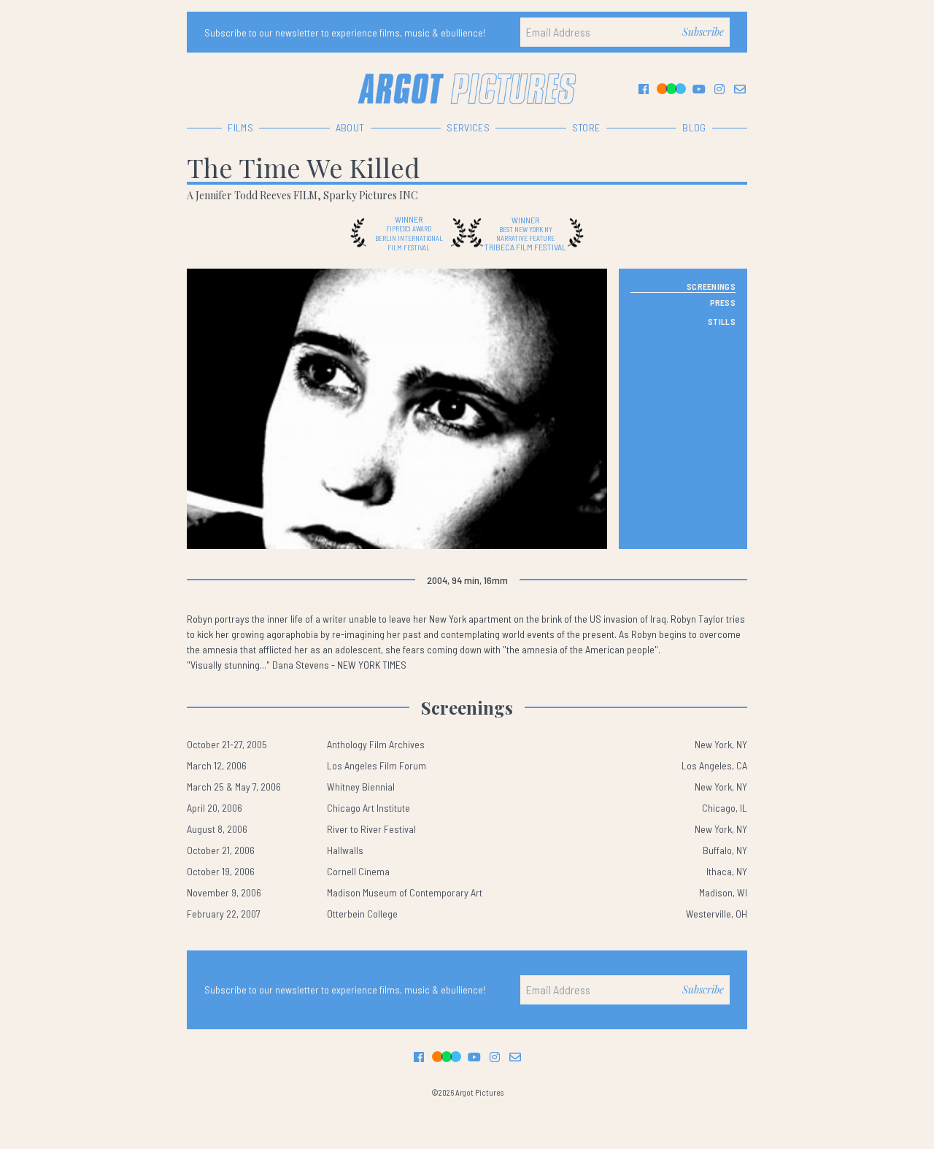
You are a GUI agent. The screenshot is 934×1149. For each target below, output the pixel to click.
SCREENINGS (711, 286)
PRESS (723, 302)
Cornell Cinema (358, 871)
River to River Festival (371, 829)
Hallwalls (345, 850)
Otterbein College (362, 913)
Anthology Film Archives (376, 744)
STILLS (722, 321)
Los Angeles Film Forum (376, 765)
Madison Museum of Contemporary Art (404, 892)
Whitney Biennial (361, 786)
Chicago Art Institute (368, 808)
